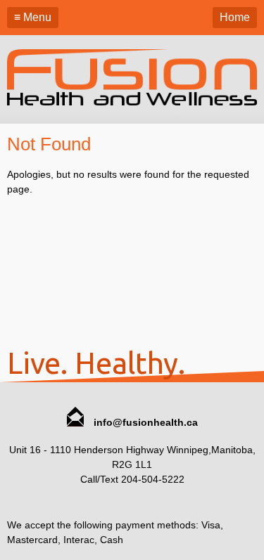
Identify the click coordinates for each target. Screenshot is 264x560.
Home (235, 17)
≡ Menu (32, 17)
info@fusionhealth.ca (144, 422)
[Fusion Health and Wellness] (132, 102)
